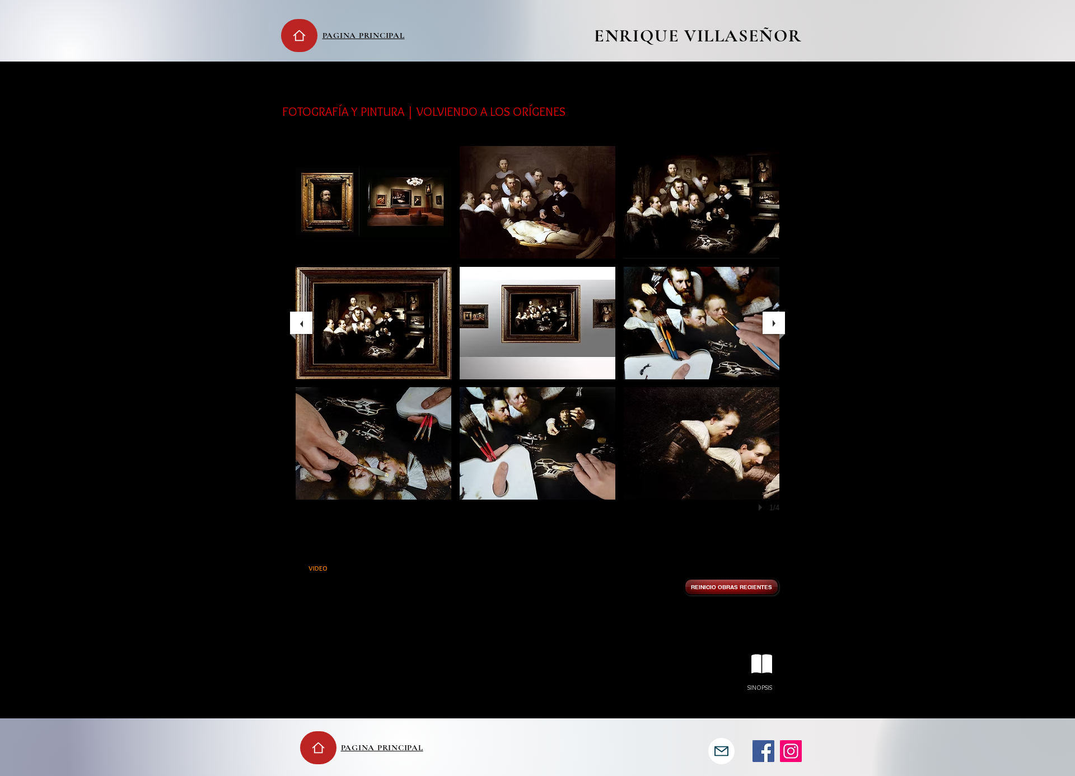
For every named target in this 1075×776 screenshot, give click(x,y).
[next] (774, 323)
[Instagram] (791, 751)
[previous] (301, 323)
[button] (373, 202)
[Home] (299, 35)
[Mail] (721, 751)
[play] (762, 507)
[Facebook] (763, 751)
